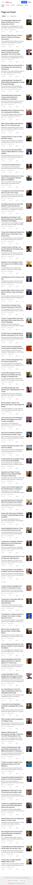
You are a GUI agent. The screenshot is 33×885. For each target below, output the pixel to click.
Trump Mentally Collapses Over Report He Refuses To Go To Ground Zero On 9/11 (11, 22)
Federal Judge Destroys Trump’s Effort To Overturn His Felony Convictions (11, 37)
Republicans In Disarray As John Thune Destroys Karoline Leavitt (11, 791)
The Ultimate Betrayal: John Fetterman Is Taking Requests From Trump (12, 389)
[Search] (30, 16)
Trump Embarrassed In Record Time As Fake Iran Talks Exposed (12, 557)
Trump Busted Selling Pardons (11, 165)
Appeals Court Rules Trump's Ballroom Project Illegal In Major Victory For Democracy (11, 474)
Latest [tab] (3, 16)
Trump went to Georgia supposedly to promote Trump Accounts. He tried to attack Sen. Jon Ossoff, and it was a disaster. (12, 810)
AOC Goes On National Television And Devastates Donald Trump (11, 433)
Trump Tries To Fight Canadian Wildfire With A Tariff (11, 860)
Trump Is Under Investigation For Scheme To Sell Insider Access (11, 587)
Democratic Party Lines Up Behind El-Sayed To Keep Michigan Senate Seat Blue (12, 515)
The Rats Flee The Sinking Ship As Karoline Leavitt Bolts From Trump (12, 334)
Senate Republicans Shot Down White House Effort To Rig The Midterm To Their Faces (11, 661)
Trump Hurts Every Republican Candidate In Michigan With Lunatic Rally (12, 706)
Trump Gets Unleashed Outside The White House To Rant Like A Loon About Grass (12, 234)
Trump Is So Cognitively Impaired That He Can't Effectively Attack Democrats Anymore (11, 805)
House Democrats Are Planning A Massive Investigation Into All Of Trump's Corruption (12, 419)
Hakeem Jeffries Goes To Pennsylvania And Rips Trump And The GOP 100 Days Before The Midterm (12, 734)
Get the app (22, 880)
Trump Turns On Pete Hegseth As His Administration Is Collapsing (12, 488)
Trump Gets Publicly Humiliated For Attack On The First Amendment (12, 778)
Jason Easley (13, 29)
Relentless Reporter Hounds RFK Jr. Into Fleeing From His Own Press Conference (12, 67)
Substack (10, 883)
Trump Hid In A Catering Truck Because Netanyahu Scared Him (11, 306)
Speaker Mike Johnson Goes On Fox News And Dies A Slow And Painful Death (12, 292)
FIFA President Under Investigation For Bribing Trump (12, 720)
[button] (2, 5)
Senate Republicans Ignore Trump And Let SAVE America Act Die (12, 529)
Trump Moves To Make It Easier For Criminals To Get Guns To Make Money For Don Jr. (12, 616)
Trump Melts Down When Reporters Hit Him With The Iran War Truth (12, 847)
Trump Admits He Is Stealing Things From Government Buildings (12, 460)
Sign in (29, 2)
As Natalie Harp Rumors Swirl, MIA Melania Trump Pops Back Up (12, 205)
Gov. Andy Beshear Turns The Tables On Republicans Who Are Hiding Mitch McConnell (11, 691)
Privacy (16, 877)
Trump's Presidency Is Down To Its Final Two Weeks (12, 446)
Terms (20, 877)
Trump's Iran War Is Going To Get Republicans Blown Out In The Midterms (11, 764)
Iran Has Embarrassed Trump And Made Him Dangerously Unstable (12, 501)
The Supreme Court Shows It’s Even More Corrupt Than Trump (12, 192)
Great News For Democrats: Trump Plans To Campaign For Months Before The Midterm (12, 178)
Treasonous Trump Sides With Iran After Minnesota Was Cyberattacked (12, 601)
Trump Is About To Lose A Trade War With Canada (11, 137)
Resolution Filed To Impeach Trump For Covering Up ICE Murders (12, 111)
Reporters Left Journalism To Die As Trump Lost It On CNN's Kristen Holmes (12, 264)
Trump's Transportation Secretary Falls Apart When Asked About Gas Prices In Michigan (12, 320)
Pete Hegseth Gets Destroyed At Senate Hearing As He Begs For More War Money (11, 833)
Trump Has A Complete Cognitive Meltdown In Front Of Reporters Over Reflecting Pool (12, 543)
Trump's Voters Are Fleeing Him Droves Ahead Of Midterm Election (12, 347)
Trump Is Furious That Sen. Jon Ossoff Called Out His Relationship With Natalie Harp (12, 249)
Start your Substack (13, 880)
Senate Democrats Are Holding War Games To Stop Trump (12, 819)
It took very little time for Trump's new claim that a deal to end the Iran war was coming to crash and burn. (12, 561)
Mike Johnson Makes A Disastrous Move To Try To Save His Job (12, 124)
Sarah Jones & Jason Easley (14, 89)
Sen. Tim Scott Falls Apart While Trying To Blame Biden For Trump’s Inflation (12, 151)
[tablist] (9, 16)
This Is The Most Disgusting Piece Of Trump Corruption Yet (12, 360)
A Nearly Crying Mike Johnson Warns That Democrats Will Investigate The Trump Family (10, 52)
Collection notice (25, 877)
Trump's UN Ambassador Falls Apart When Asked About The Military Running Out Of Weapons (11, 749)
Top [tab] (8, 16)
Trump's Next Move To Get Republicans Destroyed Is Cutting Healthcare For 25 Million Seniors (12, 676)
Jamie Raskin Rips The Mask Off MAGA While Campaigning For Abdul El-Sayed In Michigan (12, 82)
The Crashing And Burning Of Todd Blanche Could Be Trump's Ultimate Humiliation (12, 646)
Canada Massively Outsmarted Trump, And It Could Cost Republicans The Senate (11, 97)
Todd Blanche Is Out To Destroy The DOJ (12, 278)
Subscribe (24, 2)
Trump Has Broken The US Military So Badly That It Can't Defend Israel (12, 570)
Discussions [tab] (13, 16)
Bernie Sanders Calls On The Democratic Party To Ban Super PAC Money (12, 404)
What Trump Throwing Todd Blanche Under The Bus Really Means (10, 631)
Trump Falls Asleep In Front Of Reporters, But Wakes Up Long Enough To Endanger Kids (11, 374)
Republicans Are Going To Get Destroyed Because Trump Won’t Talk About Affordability (12, 219)
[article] (16, 26)
